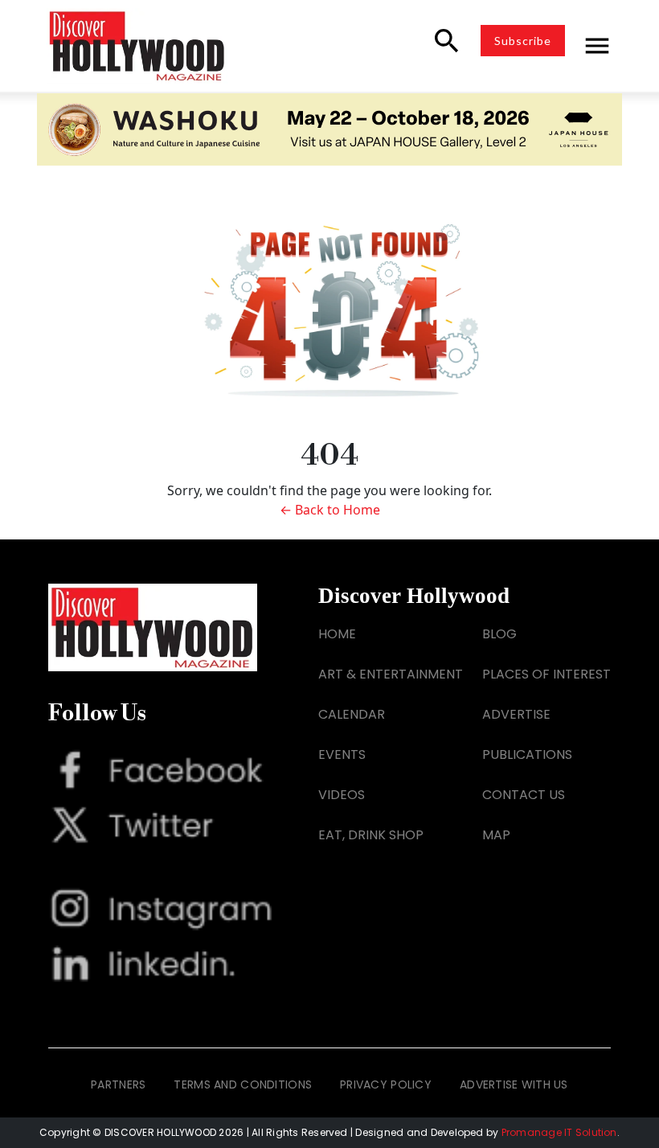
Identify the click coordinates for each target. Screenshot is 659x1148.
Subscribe (522, 40)
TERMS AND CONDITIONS (243, 1084)
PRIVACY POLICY (386, 1084)
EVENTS (342, 754)
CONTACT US (523, 794)
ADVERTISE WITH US (514, 1084)
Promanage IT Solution (559, 1132)
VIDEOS (341, 794)
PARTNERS (118, 1084)
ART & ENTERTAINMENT (390, 674)
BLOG (499, 634)
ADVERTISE (516, 714)
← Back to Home (330, 510)
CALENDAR (351, 714)
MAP (496, 835)
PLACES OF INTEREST (546, 674)
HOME (337, 634)
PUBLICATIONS (527, 754)
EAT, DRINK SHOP (371, 835)
